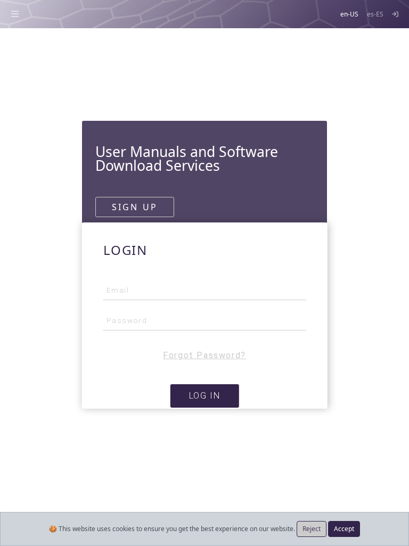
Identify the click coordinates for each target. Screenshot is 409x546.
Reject (311, 528)
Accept (344, 528)
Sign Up (135, 207)
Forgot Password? (204, 355)
